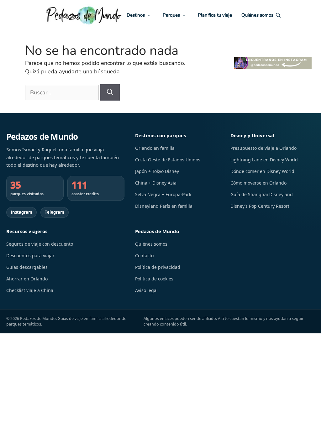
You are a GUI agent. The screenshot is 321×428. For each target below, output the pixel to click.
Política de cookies (154, 279)
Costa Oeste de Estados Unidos (167, 160)
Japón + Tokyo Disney (157, 171)
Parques (171, 15)
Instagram (21, 212)
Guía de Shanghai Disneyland (261, 194)
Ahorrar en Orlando (27, 279)
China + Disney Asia (155, 183)
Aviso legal (146, 290)
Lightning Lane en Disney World (264, 160)
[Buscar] (110, 92)
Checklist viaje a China (29, 290)
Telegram (54, 212)
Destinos (136, 15)
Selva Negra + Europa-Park (163, 194)
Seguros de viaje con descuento (39, 244)
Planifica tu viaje (215, 15)
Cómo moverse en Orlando (258, 183)
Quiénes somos (257, 15)
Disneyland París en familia (163, 206)
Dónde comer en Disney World (262, 171)
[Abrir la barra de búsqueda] (277, 15)
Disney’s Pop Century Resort (259, 206)
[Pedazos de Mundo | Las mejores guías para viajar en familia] (84, 15)
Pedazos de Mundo (42, 137)
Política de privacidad (157, 267)
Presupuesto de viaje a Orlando (263, 148)
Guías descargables (27, 267)
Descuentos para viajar (30, 255)
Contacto (144, 255)
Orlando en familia (155, 148)
